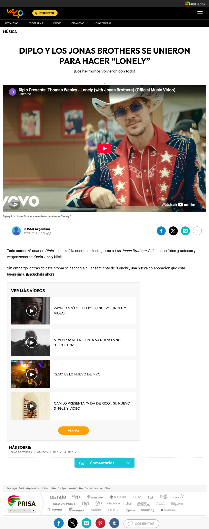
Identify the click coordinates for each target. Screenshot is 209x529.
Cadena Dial (129, 503)
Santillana (96, 497)
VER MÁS (73, 430)
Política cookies (48, 488)
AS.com (148, 497)
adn (162, 497)
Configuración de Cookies (70, 488)
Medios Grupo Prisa (21, 510)
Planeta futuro (159, 503)
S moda (130, 509)
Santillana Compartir (118, 497)
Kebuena (173, 503)
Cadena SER (136, 497)
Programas (36, 23)
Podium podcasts (95, 509)
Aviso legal (12, 488)
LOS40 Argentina (37, 229)
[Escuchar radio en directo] (36, 13)
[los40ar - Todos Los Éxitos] (15, 13)
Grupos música (47, 452)
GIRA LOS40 (77, 23)
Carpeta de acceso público (97, 488)
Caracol (177, 497)
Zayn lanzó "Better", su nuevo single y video (90, 310)
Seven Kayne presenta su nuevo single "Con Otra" (89, 342)
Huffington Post (63, 503)
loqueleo (148, 509)
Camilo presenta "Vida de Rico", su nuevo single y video (92, 405)
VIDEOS (57, 23)
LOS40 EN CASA (102, 23)
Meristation (168, 509)
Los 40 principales (77, 497)
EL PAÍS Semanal (143, 503)
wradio (97, 503)
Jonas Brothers (20, 452)
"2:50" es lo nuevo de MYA (77, 374)
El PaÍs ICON (113, 509)
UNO (86, 503)
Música (10, 31)
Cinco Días (113, 503)
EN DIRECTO (46, 13)
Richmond (55, 509)
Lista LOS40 (11, 23)
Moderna (75, 509)
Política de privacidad (29, 488)
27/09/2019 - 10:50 (37, 233)
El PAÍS (58, 497)
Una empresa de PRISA (21, 500)
